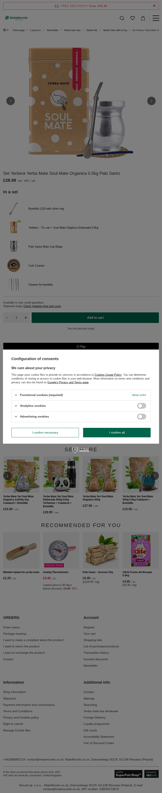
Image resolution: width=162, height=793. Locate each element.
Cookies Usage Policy (108, 374)
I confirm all (117, 432)
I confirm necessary (45, 432)
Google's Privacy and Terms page (68, 382)
